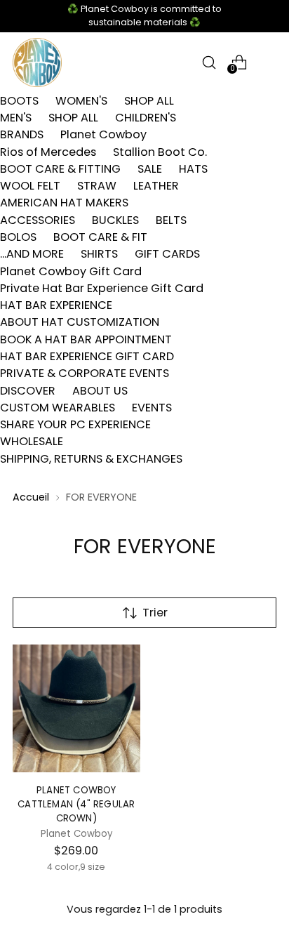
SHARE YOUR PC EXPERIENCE (75, 424)
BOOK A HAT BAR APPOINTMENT (86, 339)
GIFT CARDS (167, 254)
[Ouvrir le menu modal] (269, 62)
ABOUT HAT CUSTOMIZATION (79, 322)
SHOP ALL (149, 101)
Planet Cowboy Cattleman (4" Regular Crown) (76, 804)
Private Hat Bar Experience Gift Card (101, 288)
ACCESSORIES (37, 220)
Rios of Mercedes (48, 152)
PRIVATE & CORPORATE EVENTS (84, 373)
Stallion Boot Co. (160, 152)
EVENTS (152, 407)
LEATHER (156, 186)
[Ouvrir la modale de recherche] (208, 62)
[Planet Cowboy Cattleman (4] (76, 708)
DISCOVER (27, 391)
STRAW (96, 186)
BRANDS (21, 134)
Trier (155, 612)
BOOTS (19, 101)
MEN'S (16, 118)
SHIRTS (99, 254)
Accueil (31, 497)
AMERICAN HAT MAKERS (64, 202)
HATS (193, 169)
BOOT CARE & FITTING (60, 169)
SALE (149, 169)
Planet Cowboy (103, 134)
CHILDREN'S (145, 118)
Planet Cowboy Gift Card (71, 271)
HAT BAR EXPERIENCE (56, 305)
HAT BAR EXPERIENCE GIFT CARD (87, 356)
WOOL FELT (30, 186)
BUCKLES (115, 220)
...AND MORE (32, 254)
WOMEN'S (81, 101)
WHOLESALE (31, 441)
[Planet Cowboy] (37, 62)
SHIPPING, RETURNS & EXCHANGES (91, 459)
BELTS (171, 220)
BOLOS (18, 237)
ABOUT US (100, 391)
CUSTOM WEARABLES (57, 407)
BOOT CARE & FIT (100, 237)
